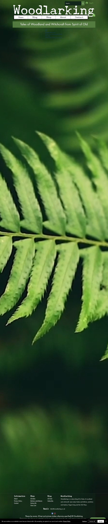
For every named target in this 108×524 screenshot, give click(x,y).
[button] (93, 14)
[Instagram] (55, 513)
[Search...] (83, 3)
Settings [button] (84, 521)
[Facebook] (52, 513)
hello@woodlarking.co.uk (57, 509)
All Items (32, 499)
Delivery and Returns (36, 501)
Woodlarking (54, 10)
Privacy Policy (66, 521)
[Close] (106, 521)
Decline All (92, 521)
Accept (101, 521)
